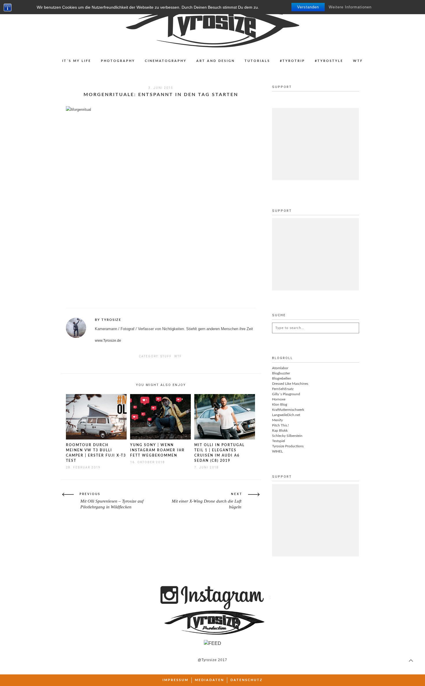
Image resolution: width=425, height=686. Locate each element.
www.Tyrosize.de (108, 341)
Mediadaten (209, 680)
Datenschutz (246, 680)
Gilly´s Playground (286, 394)
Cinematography (165, 60)
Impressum (175, 680)
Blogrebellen (281, 378)
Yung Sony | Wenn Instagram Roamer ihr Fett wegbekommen (157, 450)
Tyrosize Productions (288, 446)
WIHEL (277, 451)
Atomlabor (280, 368)
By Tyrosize (108, 319)
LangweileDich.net (286, 415)
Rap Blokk (280, 430)
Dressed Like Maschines (290, 383)
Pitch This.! (280, 425)
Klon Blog (279, 404)
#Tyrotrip (292, 60)
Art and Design (215, 60)
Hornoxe (278, 399)
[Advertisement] (315, 144)
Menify (277, 420)
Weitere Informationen (350, 7)
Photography (118, 60)
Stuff (166, 356)
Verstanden (308, 7)
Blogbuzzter (281, 373)
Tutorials (257, 60)
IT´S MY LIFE (76, 60)
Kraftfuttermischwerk (288, 409)
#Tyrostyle (329, 60)
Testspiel (278, 441)
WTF (358, 60)
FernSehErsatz (282, 389)
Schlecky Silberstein (287, 435)
